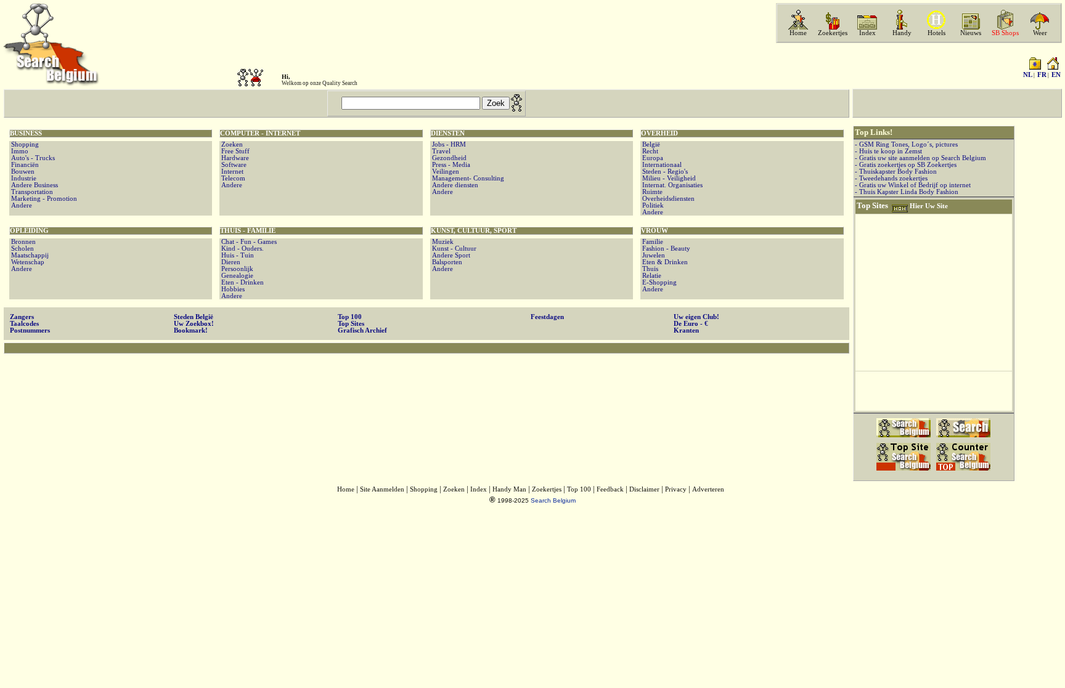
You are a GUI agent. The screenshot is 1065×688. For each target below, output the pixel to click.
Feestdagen (547, 317)
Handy (902, 33)
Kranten (686, 330)
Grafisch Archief (362, 330)
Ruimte (651, 191)
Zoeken (231, 144)
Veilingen (444, 171)
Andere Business (33, 185)
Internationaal (661, 164)
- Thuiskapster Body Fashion (896, 171)
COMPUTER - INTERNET (260, 133)
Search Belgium (553, 500)
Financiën (24, 164)
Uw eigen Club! (696, 317)
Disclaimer (644, 489)
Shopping (24, 144)
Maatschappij (29, 255)
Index (867, 33)
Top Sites (351, 323)
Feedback (610, 489)
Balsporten (446, 262)
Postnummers (30, 330)
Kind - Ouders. (241, 248)
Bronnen (22, 241)
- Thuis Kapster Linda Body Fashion (906, 191)
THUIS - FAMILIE (247, 230)
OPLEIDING (29, 230)
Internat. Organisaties (671, 185)
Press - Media (450, 164)
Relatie (650, 275)
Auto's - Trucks (32, 158)
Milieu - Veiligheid (668, 178)
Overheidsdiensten (667, 198)
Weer (1040, 33)
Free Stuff (234, 151)
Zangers (22, 317)
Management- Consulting (467, 178)
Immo (18, 151)
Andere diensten (454, 185)
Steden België (193, 317)
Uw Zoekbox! (194, 323)
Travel (440, 151)
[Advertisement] (426, 393)
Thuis (649, 268)
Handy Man (509, 489)
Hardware (234, 158)
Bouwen (22, 171)
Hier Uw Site (929, 206)
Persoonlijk (236, 268)
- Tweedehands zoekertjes (891, 178)
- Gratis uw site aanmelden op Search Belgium (920, 158)
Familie (651, 241)
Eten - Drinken (241, 282)
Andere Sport (450, 255)
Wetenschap (26, 262)
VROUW (654, 230)
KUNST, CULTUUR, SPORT (473, 230)
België (650, 144)
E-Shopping (658, 282)
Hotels (936, 33)
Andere (20, 205)
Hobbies (232, 289)
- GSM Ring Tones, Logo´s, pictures (906, 144)
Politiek (652, 205)
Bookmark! (191, 330)
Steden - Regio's (664, 171)
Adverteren (708, 489)
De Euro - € (691, 323)
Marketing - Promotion (43, 198)
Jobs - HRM (448, 144)
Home (798, 33)
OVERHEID (659, 133)
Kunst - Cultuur (453, 248)
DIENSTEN (448, 133)
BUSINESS (26, 133)
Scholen (21, 248)
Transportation (31, 191)
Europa (651, 158)
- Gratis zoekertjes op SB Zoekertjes (906, 164)
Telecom (232, 178)
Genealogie (236, 275)
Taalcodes (24, 323)
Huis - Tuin (236, 255)
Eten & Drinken (664, 262)
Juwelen (652, 255)
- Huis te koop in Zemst (888, 151)
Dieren (229, 262)
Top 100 (350, 317)
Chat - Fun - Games (248, 241)
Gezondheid (448, 158)
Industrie (22, 178)
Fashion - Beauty (665, 248)
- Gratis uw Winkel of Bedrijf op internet (913, 185)
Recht (649, 151)
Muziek (442, 241)
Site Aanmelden (382, 489)
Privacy (676, 489)
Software (233, 164)
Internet (231, 171)
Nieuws (970, 33)
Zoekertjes (832, 33)
